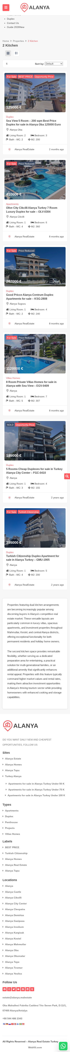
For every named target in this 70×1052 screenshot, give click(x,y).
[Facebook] (5, 989)
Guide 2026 (15, 27)
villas (43, 623)
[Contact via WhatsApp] (63, 1046)
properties (44, 627)
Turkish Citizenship (29, 512)
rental (10, 674)
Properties (18, 41)
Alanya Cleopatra (15, 909)
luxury (36, 623)
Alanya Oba (16, 129)
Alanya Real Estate (16, 865)
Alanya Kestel (13, 938)
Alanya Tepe (12, 962)
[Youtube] (18, 989)
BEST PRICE (25, 76)
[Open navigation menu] (6, 7)
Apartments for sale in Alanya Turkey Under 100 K (36, 795)
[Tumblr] (32, 989)
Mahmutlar (13, 632)
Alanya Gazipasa (14, 921)
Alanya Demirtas (14, 915)
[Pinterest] (23, 989)
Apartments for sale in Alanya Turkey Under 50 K (36, 783)
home (47, 641)
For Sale (11, 76)
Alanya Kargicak (14, 932)
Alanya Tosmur (13, 967)
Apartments (12, 204)
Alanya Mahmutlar (15, 944)
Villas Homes (13, 378)
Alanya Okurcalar (15, 956)
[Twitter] (14, 989)
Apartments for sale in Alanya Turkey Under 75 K (36, 789)
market (19, 618)
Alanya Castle (13, 891)
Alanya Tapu (12, 770)
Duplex (10, 18)
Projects (10, 828)
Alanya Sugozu (18, 303)
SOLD (10, 424)
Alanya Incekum (14, 927)
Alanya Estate (13, 758)
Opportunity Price (44, 76)
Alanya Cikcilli (17, 216)
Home (6, 41)
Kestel (23, 632)
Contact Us (13, 23)
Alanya (13, 390)
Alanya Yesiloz (13, 973)
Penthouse (11, 822)
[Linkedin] (27, 989)
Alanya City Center (16, 903)
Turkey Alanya (13, 776)
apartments (13, 627)
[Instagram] (9, 989)
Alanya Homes (13, 764)
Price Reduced (26, 163)
